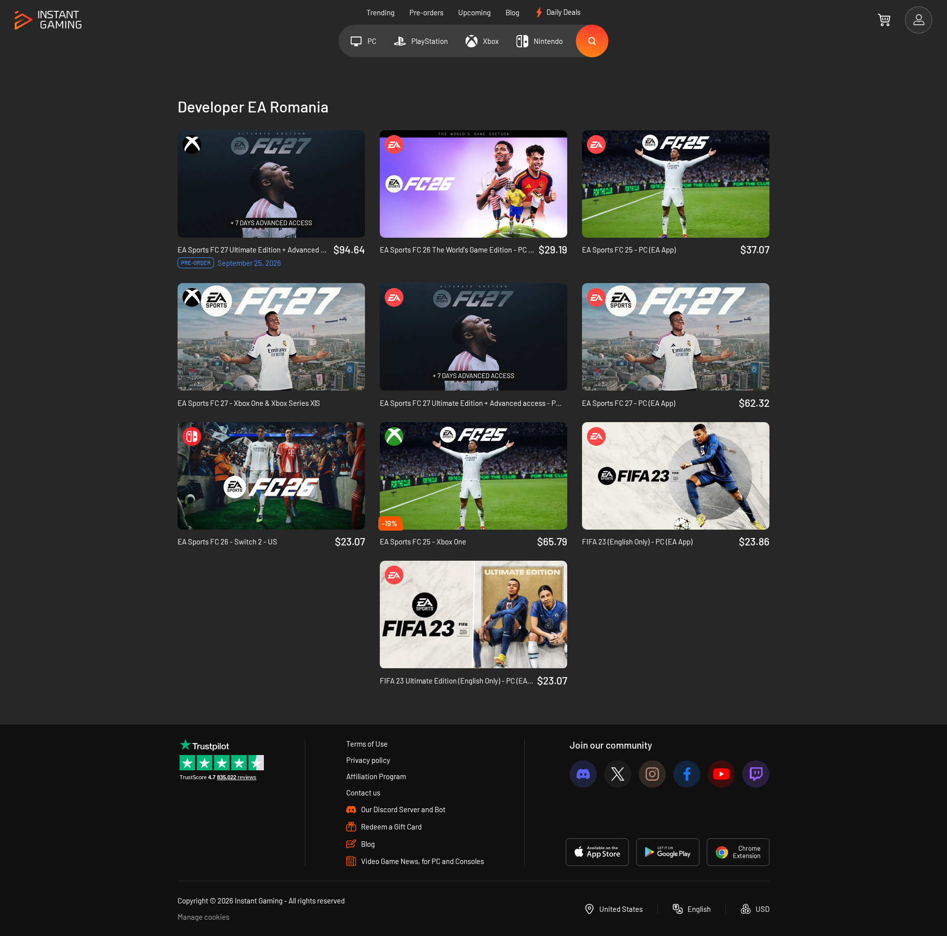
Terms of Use (367, 743)
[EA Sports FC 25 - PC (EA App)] (675, 184)
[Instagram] (652, 774)
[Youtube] (721, 774)
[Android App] (667, 852)
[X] (617, 774)
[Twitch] (755, 774)
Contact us (363, 792)
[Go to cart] (884, 19)
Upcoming (474, 12)
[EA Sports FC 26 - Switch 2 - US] (271, 476)
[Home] (48, 20)
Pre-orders (426, 12)
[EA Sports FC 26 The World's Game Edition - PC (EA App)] (473, 184)
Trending (380, 12)
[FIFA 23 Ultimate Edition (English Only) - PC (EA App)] (473, 614)
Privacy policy (368, 760)
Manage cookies (203, 916)
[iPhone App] (597, 852)
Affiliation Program (376, 776)
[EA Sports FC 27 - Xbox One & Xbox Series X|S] (271, 337)
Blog (512, 12)
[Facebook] (686, 774)
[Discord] (583, 774)
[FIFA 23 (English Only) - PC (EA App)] (675, 476)
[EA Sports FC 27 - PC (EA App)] (675, 337)
